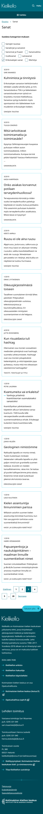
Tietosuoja (6, 786)
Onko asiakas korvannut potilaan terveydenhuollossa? (20, 189)
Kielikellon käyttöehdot (16, 675)
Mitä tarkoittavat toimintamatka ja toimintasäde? (15, 135)
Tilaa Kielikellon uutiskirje (18, 769)
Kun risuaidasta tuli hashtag (17, 340)
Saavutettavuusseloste (12, 793)
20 (13, 596)
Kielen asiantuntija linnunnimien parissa (18, 505)
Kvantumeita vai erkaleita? (21, 392)
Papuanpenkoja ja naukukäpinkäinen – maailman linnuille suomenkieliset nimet (18, 552)
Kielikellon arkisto (14, 665)
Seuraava (22, 596)
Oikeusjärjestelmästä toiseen (18, 287)
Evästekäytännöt (9, 789)
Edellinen (7, 589)
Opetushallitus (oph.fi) (17, 700)
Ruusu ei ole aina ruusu (19, 239)
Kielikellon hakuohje (15, 670)
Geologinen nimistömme (20, 447)
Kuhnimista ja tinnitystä (19, 78)
